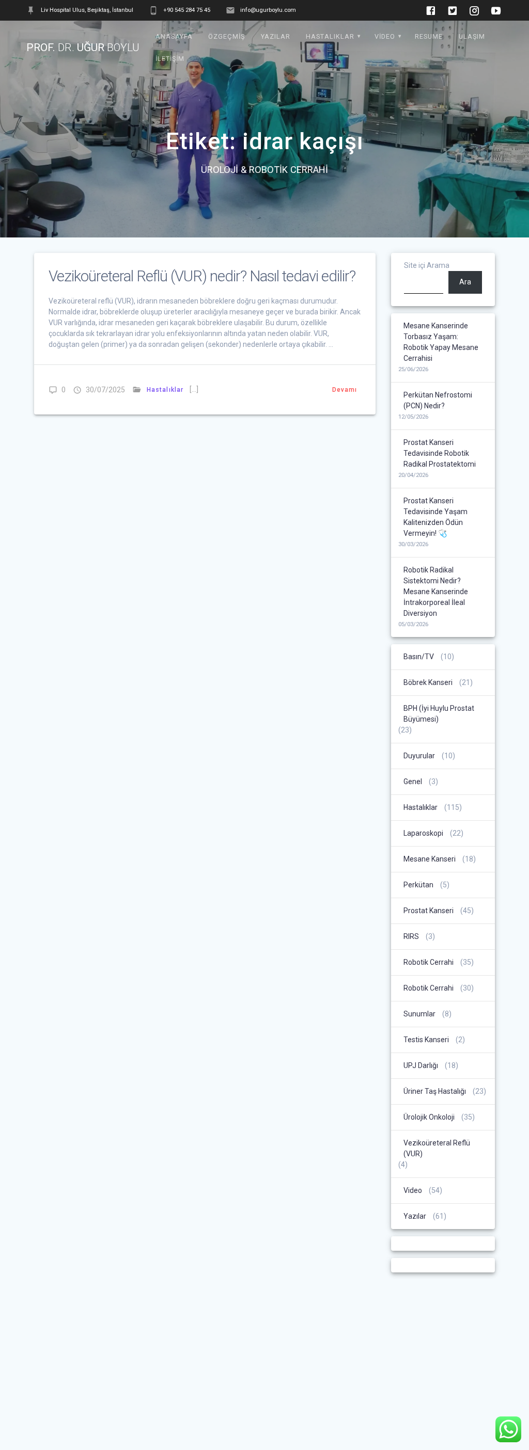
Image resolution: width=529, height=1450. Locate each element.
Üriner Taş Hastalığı (434, 1091)
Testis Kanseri (426, 1039)
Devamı (344, 389)
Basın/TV (418, 656)
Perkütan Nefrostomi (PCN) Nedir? (437, 400)
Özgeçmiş (226, 36)
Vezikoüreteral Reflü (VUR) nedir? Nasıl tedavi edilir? (202, 276)
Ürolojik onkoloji (429, 1117)
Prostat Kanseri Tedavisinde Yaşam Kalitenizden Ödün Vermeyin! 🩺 (435, 517)
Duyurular (419, 756)
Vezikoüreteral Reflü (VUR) (436, 1148)
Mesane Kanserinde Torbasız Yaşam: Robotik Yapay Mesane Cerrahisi (440, 342)
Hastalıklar (330, 36)
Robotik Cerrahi (428, 962)
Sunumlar (419, 1014)
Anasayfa (174, 36)
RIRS (411, 936)
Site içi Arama (426, 265)
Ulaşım (472, 36)
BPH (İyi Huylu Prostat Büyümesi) (438, 713)
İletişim (169, 58)
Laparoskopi (423, 833)
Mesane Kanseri (429, 859)
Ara (465, 282)
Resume (429, 36)
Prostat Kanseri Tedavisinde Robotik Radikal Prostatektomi (439, 453)
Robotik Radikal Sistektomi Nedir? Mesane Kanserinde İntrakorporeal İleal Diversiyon (435, 591)
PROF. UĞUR (82, 47)
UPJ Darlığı (420, 1065)
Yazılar (275, 36)
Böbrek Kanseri (428, 682)
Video (385, 36)
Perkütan (418, 885)
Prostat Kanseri (428, 910)
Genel (412, 781)
